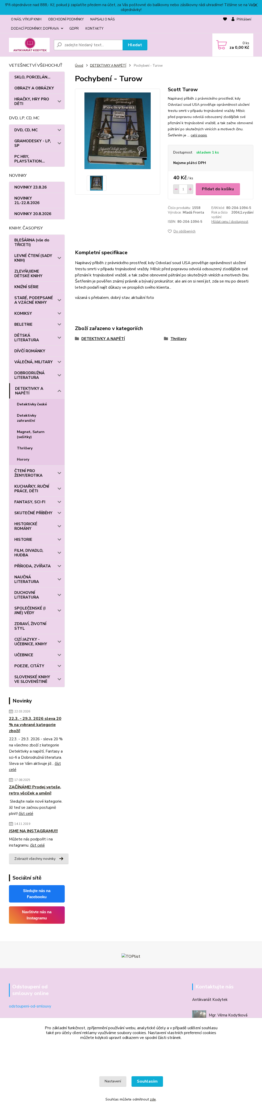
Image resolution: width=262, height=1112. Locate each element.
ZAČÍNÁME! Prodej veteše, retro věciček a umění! (35, 790)
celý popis (199, 135)
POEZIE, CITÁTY (29, 666)
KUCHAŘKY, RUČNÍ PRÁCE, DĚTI (31, 489)
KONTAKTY (94, 28)
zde (153, 1099)
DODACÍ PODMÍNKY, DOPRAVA (35, 28)
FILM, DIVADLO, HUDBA (28, 553)
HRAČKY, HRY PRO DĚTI (31, 101)
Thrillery (24, 448)
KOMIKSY (23, 313)
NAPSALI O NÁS (102, 19)
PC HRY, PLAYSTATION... (29, 159)
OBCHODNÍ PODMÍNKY (66, 19)
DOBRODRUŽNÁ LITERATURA (29, 375)
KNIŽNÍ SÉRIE (26, 286)
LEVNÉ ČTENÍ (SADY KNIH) (33, 258)
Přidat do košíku (218, 189)
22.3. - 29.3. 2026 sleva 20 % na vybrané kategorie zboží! (35, 725)
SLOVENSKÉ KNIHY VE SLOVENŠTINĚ (32, 679)
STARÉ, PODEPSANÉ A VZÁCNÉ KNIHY (33, 300)
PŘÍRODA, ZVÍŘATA (32, 566)
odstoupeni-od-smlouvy (30, 1006)
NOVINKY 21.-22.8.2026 (26, 200)
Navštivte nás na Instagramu (36, 915)
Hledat (135, 45)
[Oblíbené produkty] (225, 24)
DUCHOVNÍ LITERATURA (26, 595)
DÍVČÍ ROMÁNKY (29, 351)
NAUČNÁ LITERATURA (26, 579)
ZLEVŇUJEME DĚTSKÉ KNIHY (28, 273)
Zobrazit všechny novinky (35, 858)
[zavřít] (256, 5)
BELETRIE (23, 324)
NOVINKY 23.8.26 (30, 187)
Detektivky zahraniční (26, 418)
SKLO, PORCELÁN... (32, 77)
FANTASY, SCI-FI (29, 502)
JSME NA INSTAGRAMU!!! (33, 831)
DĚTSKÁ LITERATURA (26, 338)
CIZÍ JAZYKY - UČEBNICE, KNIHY (30, 642)
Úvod (79, 65)
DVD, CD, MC (26, 130)
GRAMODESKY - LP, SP (32, 143)
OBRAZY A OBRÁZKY (34, 88)
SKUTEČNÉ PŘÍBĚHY (33, 513)
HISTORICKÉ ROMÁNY (25, 526)
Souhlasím (147, 1081)
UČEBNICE (23, 655)
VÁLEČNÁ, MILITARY (33, 362)
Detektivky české (32, 404)
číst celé (26, 813)
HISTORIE (23, 539)
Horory (23, 459)
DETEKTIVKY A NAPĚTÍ (29, 391)
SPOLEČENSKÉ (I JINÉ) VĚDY (30, 610)
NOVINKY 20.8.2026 (32, 213)
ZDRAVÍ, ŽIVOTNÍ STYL (30, 626)
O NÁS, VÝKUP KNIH (26, 19)
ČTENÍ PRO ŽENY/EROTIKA (28, 473)
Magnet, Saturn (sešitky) (31, 434)
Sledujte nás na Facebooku (36, 893)
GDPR (74, 28)
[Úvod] (29, 45)
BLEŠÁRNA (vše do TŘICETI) (31, 242)
